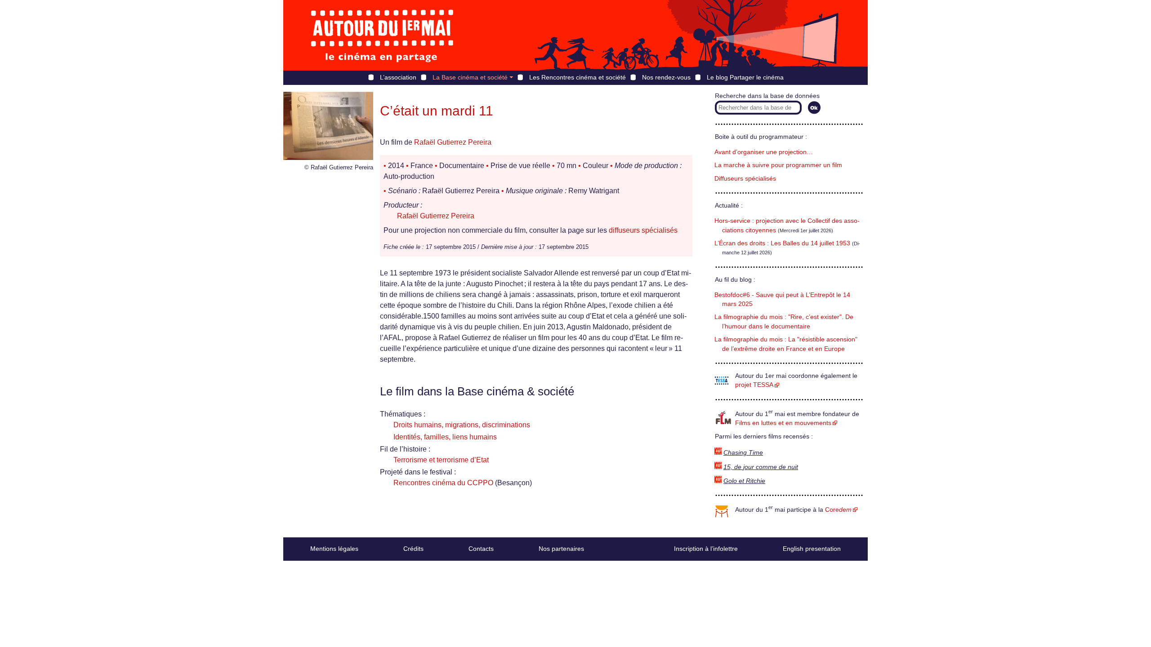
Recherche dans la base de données (767, 96)
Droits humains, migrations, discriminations (461, 425)
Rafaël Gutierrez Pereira (452, 142)
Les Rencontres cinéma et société (577, 77)
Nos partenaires (561, 548)
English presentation (812, 548)
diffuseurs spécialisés (643, 230)
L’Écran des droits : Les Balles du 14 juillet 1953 (782, 243)
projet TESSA (754, 384)
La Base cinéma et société (470, 77)
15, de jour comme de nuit (760, 467)
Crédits (413, 548)
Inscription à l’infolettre (706, 548)
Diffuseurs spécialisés (745, 178)
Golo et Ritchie (744, 481)
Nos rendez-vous (666, 77)
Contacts (481, 548)
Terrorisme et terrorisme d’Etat (441, 460)
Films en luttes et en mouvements (783, 423)
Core (838, 509)
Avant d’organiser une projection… (763, 152)
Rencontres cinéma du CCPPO (443, 483)
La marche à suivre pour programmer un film (778, 165)
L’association (398, 77)
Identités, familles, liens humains (445, 437)
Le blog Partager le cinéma (745, 77)
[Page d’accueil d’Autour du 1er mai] (382, 35)
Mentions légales (334, 548)
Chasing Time (743, 452)
